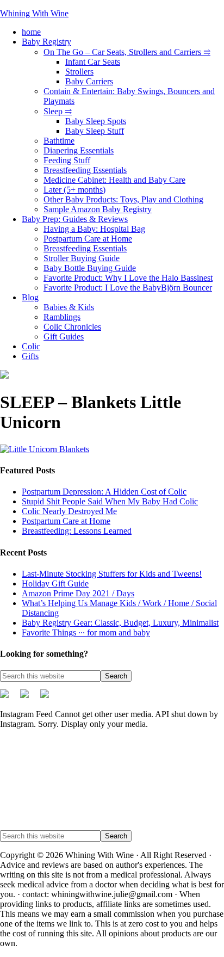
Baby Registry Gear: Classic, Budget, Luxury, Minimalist (120, 622)
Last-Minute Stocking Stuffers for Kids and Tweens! (112, 573)
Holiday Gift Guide (55, 583)
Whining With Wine (34, 13)
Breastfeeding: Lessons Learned (77, 530)
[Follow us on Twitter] (8, 698)
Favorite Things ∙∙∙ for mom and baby (86, 632)
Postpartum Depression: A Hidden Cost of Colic (104, 491)
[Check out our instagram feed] (49, 698)
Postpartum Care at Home (66, 521)
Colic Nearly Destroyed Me (69, 511)
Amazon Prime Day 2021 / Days (78, 593)
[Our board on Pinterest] (29, 698)
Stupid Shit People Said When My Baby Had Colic (110, 501)
